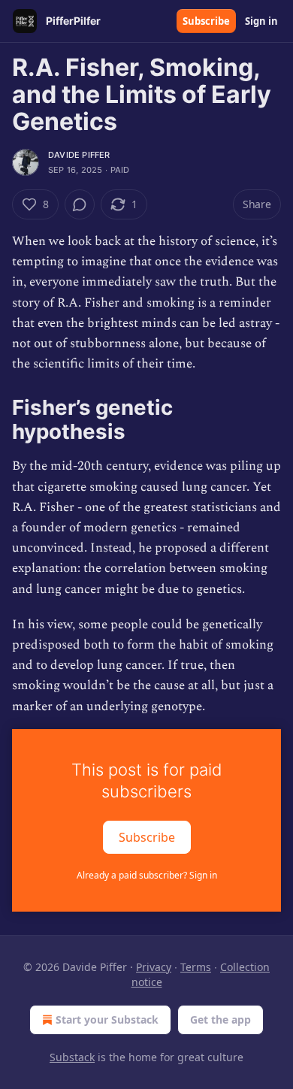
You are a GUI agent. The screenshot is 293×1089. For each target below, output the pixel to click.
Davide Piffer (79, 155)
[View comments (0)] (80, 204)
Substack (72, 1057)
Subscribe (206, 21)
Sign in (261, 21)
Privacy (153, 967)
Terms (195, 967)
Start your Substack (107, 1019)
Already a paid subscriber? (147, 875)
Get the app (220, 1019)
